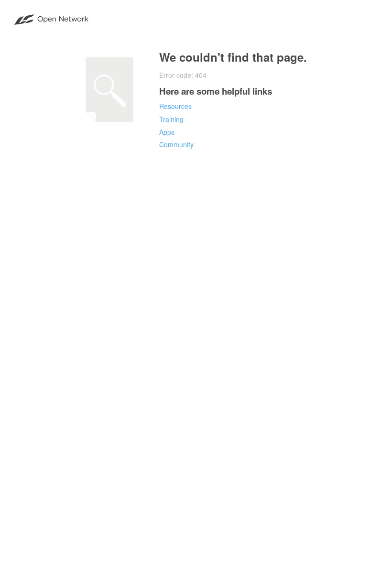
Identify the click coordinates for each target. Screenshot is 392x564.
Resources (175, 106)
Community (176, 144)
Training (171, 119)
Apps (166, 132)
